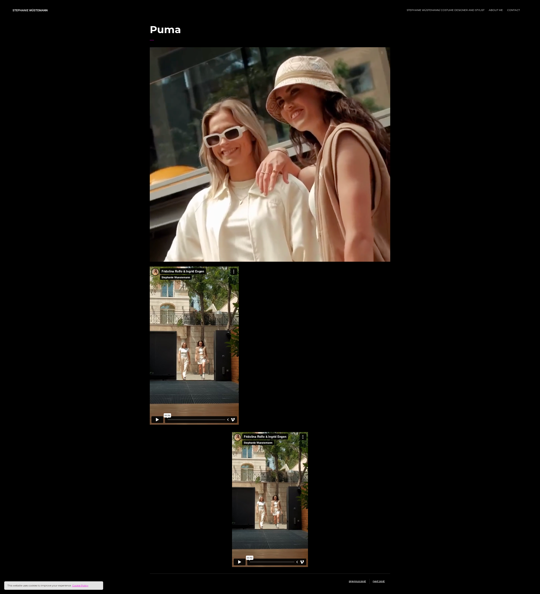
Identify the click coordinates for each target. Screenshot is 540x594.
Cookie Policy (80, 585)
